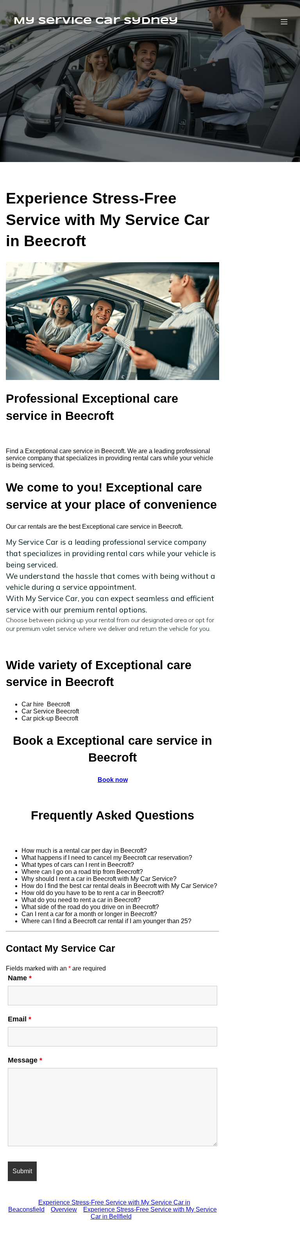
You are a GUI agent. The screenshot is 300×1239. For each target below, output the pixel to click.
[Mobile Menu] (284, 21)
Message (25, 1060)
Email (19, 1019)
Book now (113, 779)
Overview (64, 1209)
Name (20, 978)
